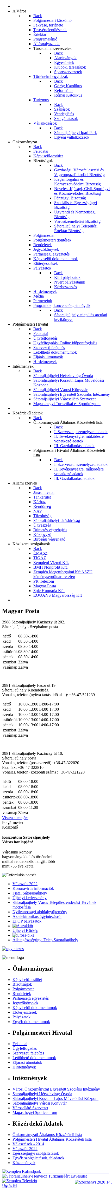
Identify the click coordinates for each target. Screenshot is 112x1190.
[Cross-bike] (23, 935)
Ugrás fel (9, 1185)
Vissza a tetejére (15, 818)
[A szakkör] (23, 926)
